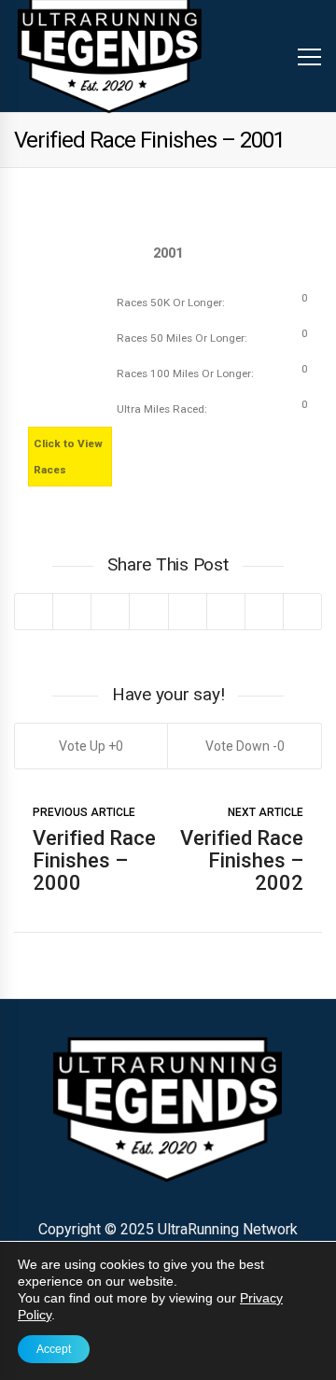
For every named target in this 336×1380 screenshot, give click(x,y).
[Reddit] (187, 611)
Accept (53, 1349)
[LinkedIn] (148, 611)
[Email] (264, 611)
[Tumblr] (225, 611)
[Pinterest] (110, 611)
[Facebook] (71, 611)
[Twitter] (33, 611)
